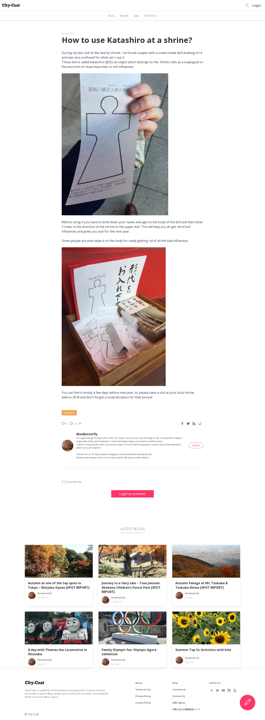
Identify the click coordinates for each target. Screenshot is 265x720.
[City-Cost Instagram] (229, 690)
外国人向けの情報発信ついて (186, 709)
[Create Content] (247, 702)
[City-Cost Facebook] (211, 690)
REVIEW (124, 16)
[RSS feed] (194, 423)
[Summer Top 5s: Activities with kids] (206, 628)
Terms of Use (143, 689)
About (138, 682)
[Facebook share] (182, 423)
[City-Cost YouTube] (223, 690)
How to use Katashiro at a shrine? (127, 40)
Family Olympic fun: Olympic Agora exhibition (129, 652)
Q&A (136, 16)
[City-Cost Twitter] (217, 690)
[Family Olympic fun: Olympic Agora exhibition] (132, 628)
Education (69, 412)
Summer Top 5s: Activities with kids (203, 650)
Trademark (178, 689)
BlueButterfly (86, 434)
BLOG (111, 16)
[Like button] (80, 423)
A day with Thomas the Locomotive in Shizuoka (57, 652)
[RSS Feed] (234, 690)
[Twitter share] (188, 423)
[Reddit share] (199, 423)
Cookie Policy (143, 702)
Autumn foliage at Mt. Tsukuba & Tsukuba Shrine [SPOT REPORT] (201, 585)
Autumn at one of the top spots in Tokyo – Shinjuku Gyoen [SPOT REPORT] (58, 585)
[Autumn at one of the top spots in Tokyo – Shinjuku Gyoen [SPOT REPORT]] (59, 561)
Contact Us (178, 696)
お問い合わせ (178, 702)
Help (175, 682)
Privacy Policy (143, 696)
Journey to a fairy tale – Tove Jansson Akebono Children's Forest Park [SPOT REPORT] (131, 587)
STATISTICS (150, 16)
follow (196, 445)
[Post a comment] (72, 423)
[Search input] (247, 5)
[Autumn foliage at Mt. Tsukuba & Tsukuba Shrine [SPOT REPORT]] (206, 561)
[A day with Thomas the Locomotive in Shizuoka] (59, 628)
